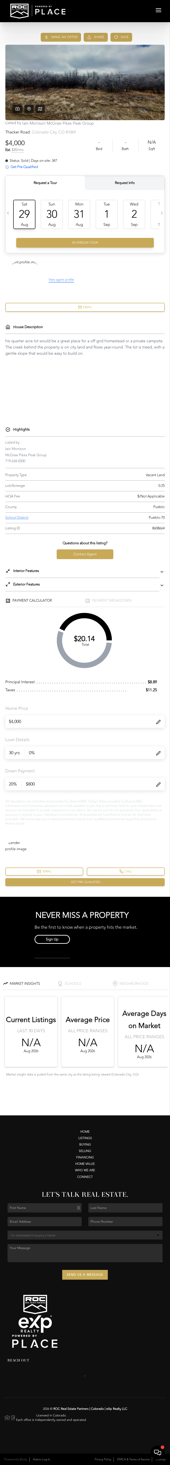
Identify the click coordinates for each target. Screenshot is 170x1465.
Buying (85, 1144)
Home (85, 1131)
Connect (85, 1177)
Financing (85, 1157)
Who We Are (85, 1170)
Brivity (23, 1459)
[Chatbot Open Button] (158, 1452)
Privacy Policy (103, 1459)
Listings (85, 1138)
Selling (85, 1151)
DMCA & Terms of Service (133, 1459)
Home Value (85, 1163)
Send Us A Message (85, 1274)
